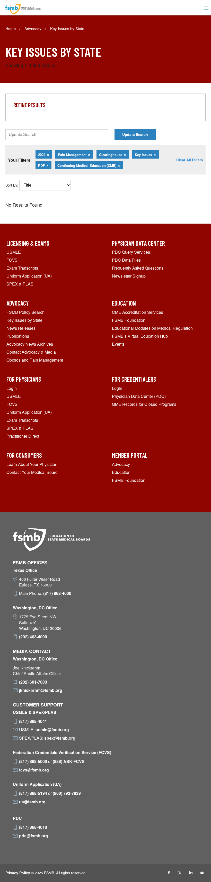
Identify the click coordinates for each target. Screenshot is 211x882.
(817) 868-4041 (33, 721)
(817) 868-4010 (33, 827)
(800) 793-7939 (67, 793)
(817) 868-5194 (33, 793)
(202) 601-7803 (33, 682)
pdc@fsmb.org (33, 836)
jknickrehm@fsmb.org (40, 690)
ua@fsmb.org (32, 802)
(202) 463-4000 (33, 637)
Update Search (135, 134)
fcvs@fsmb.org (34, 770)
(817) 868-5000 (33, 761)
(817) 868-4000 (57, 593)
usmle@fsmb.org (52, 729)
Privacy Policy (17, 872)
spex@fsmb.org (59, 738)
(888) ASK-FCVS (69, 761)
